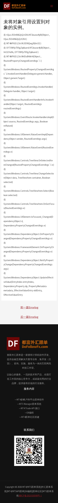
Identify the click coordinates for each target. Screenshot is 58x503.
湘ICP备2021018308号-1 (30, 495)
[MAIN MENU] (51, 6)
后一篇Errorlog (29, 317)
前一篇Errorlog (29, 307)
